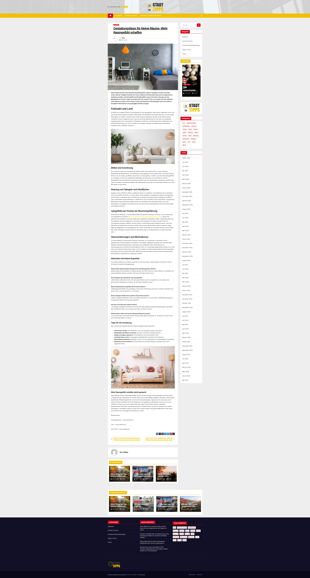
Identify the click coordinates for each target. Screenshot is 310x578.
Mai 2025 (185, 222)
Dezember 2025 (187, 192)
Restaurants (186, 138)
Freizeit (196, 129)
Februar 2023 (186, 337)
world (184, 145)
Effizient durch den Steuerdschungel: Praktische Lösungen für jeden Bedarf (126, 439)
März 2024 (185, 282)
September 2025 (187, 205)
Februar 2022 (186, 367)
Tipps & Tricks (186, 49)
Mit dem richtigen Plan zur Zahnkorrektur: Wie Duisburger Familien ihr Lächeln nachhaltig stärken (154, 535)
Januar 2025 (186, 239)
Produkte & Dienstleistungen (151, 15)
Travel (184, 54)
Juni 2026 (185, 166)
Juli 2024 (185, 265)
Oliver (123, 37)
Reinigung (195, 135)
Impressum (199, 574)
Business (194, 126)
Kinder (196, 132)
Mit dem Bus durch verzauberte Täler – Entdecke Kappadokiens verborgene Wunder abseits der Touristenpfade (154, 548)
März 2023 (185, 333)
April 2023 (185, 329)
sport (184, 142)
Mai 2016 (185, 380)
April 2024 (185, 277)
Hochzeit (190, 132)
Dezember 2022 (187, 346)
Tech (189, 142)
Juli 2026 (185, 162)
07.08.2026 (162, 509)
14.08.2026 (188, 93)
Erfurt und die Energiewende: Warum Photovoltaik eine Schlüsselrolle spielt (158, 439)
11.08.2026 (139, 509)
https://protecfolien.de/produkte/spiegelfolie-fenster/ (145, 217)
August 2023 (186, 312)
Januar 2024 (186, 290)
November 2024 (187, 247)
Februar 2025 (186, 235)
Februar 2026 (186, 183)
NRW (190, 135)
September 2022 (187, 350)
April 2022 (185, 363)
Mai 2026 (185, 170)
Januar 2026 (186, 188)
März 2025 (185, 230)
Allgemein (118, 15)
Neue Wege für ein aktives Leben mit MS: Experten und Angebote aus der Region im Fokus (153, 528)
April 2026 (185, 175)
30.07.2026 (186, 509)
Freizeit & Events (131, 15)
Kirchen (185, 135)
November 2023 (187, 299)
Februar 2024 (186, 286)
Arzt (184, 123)
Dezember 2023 (187, 294)
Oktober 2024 (186, 252)
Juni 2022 (185, 359)
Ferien (190, 129)
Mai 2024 (185, 273)
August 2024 (186, 260)
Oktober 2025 (186, 200)
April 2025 (185, 226)
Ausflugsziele (186, 126)
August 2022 (186, 354)
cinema (185, 129)
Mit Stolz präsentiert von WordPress (117, 574)
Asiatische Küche (191, 123)
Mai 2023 (185, 324)
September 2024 (187, 256)
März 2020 (185, 371)
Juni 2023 (185, 320)
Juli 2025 (185, 213)
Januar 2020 (186, 376)
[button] (201, 15)
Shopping (193, 138)
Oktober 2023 (186, 303)
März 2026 (185, 179)
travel (193, 142)
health (184, 132)
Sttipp (124, 479)
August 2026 (186, 158)
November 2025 (187, 196)
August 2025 (186, 209)
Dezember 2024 (187, 243)
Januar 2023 (186, 341)
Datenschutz (192, 574)
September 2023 (187, 307)
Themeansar (142, 574)
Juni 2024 (185, 269)
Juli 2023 (185, 316)
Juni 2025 (185, 218)
